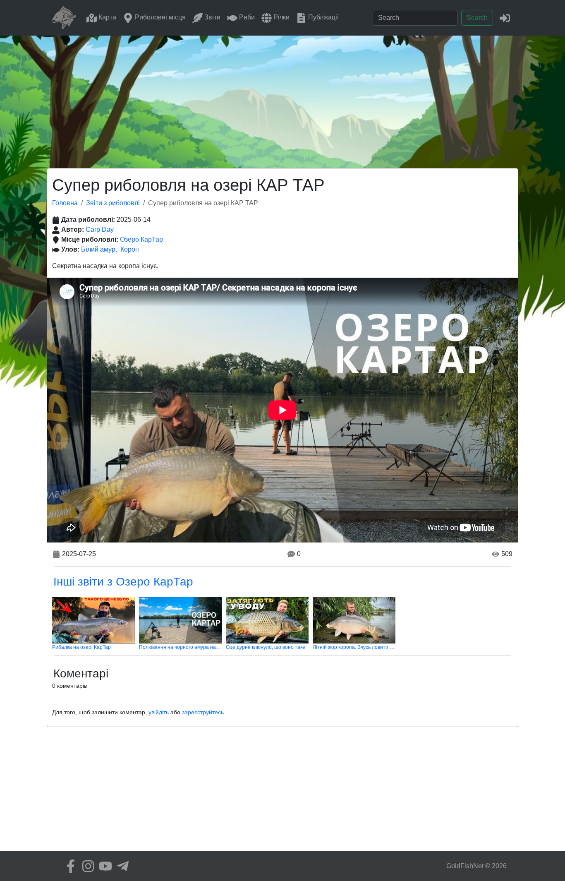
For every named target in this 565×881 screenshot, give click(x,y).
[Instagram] (86, 866)
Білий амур (98, 249)
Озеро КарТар (141, 239)
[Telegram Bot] (120, 866)
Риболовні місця (159, 17)
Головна (65, 202)
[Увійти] (504, 17)
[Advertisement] (282, 98)
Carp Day (100, 229)
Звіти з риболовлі (113, 202)
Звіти (211, 17)
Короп (129, 249)
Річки (281, 17)
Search (477, 17)
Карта (106, 17)
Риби (246, 17)
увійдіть (158, 712)
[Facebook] (68, 866)
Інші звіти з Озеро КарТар (123, 581)
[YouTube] (103, 866)
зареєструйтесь (203, 712)
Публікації (322, 17)
